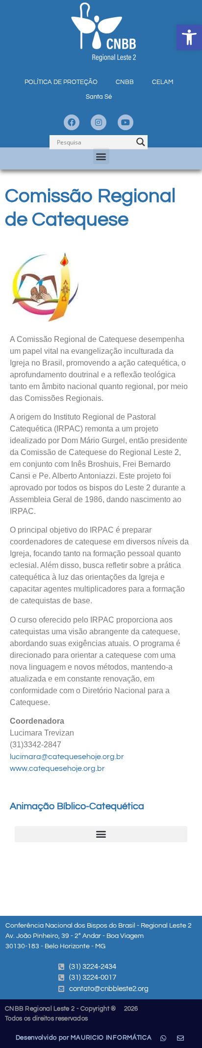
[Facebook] (71, 122)
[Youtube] (125, 122)
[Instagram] (98, 122)
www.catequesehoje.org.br (57, 768)
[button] (189, 37)
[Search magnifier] (141, 142)
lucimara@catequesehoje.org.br (67, 757)
